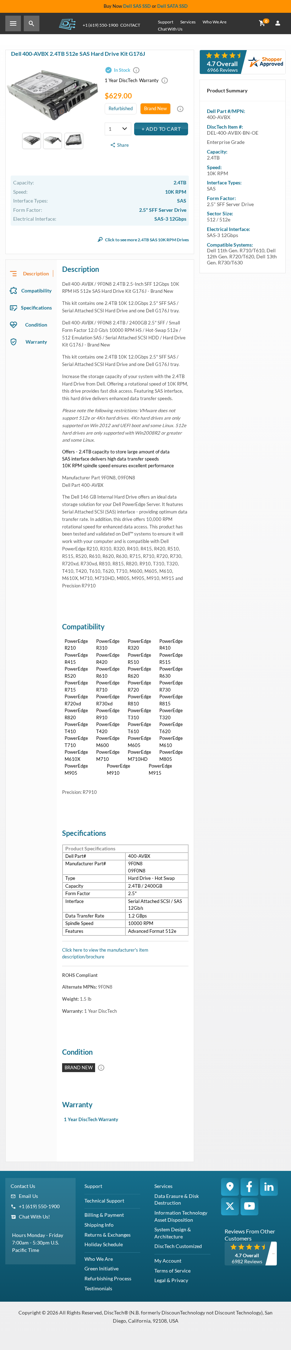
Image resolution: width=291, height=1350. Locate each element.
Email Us (28, 1196)
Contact (130, 25)
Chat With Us (170, 29)
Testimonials (98, 1288)
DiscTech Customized (178, 1246)
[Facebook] (249, 1187)
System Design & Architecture (172, 1232)
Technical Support (104, 1201)
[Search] (31, 23)
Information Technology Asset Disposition (180, 1216)
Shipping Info (99, 1225)
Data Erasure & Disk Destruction (176, 1199)
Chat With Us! (34, 1217)
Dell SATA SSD (172, 6)
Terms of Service (172, 1271)
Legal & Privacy (171, 1280)
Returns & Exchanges (107, 1235)
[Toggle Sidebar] (13, 23)
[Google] (230, 1187)
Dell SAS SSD (137, 6)
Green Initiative (101, 1268)
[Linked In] (269, 1187)
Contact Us (23, 1186)
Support (165, 22)
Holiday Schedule (103, 1244)
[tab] (31, 273)
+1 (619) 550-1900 (100, 25)
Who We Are (214, 22)
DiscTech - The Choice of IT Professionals (67, 24)
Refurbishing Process (107, 1278)
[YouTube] (249, 1206)
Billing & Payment (104, 1215)
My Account (167, 1261)
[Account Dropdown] (277, 23)
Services (188, 22)
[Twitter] (230, 1206)
